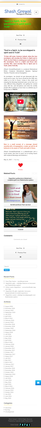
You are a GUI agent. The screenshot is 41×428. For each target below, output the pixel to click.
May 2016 (8, 382)
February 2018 (9, 344)
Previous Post (21, 39)
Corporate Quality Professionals (24, 421)
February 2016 (9, 388)
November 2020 (10, 308)
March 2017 (8, 362)
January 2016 (9, 390)
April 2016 (8, 384)
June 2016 (8, 380)
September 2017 (10, 354)
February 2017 (9, 364)
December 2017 (10, 348)
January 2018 (9, 346)
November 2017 (10, 350)
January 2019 (9, 322)
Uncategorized (9, 412)
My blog (16, 159)
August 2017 (9, 356)
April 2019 (8, 316)
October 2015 (9, 392)
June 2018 (8, 336)
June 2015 (8, 396)
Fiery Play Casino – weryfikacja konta (17, 281)
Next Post (19, 35)
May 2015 (8, 398)
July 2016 (8, 378)
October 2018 (9, 328)
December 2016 (10, 368)
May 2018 (8, 338)
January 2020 (9, 310)
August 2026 (9, 306)
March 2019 (8, 318)
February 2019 (9, 320)
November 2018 (10, 326)
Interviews (8, 408)
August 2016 (9, 376)
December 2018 (10, 324)
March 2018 (8, 342)
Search (7, 270)
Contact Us (22, 4)
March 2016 (8, 386)
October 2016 (9, 372)
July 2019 (8, 314)
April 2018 (8, 340)
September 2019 (10, 312)
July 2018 (8, 334)
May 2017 (8, 360)
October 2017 (9, 352)
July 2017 (8, 358)
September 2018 (10, 330)
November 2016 (10, 370)
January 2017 (9, 366)
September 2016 (10, 374)
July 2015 (8, 394)
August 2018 (9, 332)
